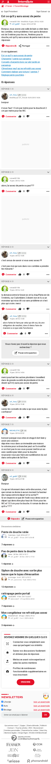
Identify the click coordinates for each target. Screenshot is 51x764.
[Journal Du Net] (13, 750)
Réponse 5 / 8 (7, 364)
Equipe (22, 726)
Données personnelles (12, 730)
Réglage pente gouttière (12, 75)
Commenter (10, 116)
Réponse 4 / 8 (7, 281)
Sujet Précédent (11, 11)
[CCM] (38, 744)
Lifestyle (7, 702)
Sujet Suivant (41, 11)
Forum (9, 6)
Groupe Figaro (23, 733)
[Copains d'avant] (13, 755)
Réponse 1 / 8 (7, 89)
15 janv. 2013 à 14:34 (17, 181)
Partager (26, 46)
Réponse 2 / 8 (7, 172)
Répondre (15, 519)
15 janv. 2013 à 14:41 (17, 290)
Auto (5, 706)
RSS (30, 728)
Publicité (43, 726)
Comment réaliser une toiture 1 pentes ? (20, 72)
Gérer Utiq (43, 730)
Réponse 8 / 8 (7, 470)
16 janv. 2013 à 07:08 (28, 24)
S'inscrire (25, 682)
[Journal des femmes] (13, 744)
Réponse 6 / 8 (7, 395)
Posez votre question (27, 353)
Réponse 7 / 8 (7, 424)
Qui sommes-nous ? (11, 726)
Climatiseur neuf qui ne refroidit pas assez (21, 68)
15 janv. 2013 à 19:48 (17, 404)
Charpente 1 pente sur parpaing (16, 59)
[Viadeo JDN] (38, 755)
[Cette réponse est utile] (20, 116)
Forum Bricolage (21, 6)
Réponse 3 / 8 (7, 247)
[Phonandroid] (38, 761)
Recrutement (38, 728)
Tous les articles (21, 728)
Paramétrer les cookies (30, 730)
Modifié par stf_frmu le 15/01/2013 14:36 (25, 98)
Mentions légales (10, 733)
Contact (11, 728)
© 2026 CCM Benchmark (38, 733)
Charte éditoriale (33, 726)
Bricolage (7, 710)
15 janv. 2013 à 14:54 (17, 372)
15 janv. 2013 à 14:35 (17, 256)
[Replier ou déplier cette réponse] (48, 89)
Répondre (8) (10, 46)
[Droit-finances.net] (38, 750)
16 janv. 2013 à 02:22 (17, 433)
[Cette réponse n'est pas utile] (28, 116)
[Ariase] (13, 760)
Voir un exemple (41, 702)
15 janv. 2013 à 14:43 (17, 319)
